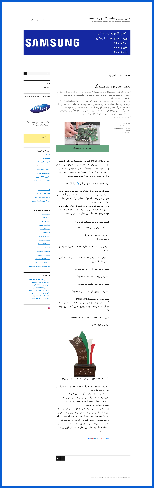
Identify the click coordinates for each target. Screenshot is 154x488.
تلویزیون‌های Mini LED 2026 (39, 279)
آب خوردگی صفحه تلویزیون (43, 169)
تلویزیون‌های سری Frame (40, 282)
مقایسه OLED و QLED (40, 298)
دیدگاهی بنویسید (126, 132)
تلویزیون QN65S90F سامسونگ (37, 285)
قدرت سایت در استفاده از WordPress (100, 477)
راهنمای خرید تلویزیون (44, 225)
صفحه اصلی (42, 19)
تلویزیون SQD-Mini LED (40, 287)
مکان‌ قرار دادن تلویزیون (40, 295)
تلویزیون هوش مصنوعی (40, 293)
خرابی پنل (47, 165)
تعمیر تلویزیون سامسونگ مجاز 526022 (109, 18)
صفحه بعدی (58, 458)
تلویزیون (128, 125)
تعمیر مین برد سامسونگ (112, 86)
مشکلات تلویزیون (121, 125)
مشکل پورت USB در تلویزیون (42, 177)
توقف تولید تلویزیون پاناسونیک (38, 290)
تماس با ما (28, 19)
